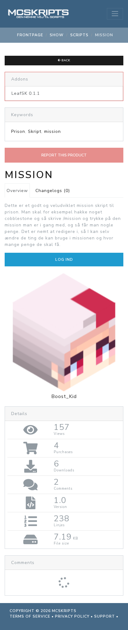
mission (52, 131)
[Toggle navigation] (115, 13)
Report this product (64, 155)
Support (104, 616)
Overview (17, 191)
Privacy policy (72, 616)
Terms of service (30, 616)
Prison (18, 131)
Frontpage (30, 35)
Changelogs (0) (52, 191)
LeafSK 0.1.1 (25, 93)
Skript (34, 131)
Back (65, 60)
